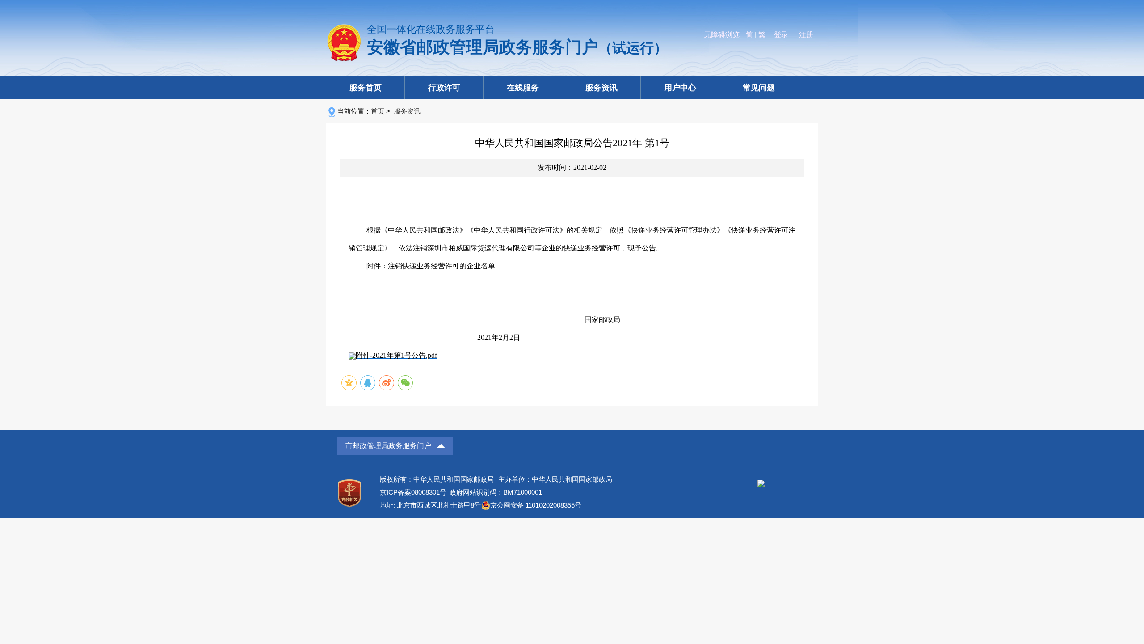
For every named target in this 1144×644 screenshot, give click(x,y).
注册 (806, 34)
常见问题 (759, 87)
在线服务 (523, 87)
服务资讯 (601, 87)
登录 (781, 34)
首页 (377, 111)
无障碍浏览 (722, 34)
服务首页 (365, 87)
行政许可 (444, 87)
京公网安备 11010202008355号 (535, 505)
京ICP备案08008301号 (413, 492)
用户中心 (680, 87)
